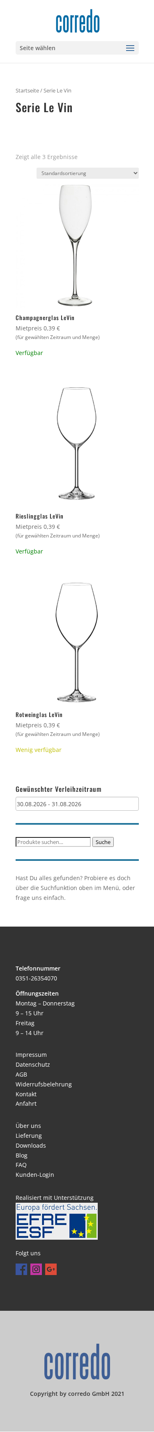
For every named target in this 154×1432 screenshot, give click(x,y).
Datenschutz (33, 1064)
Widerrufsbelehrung (44, 1084)
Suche (103, 842)
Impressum (31, 1054)
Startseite (27, 90)
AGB (21, 1074)
